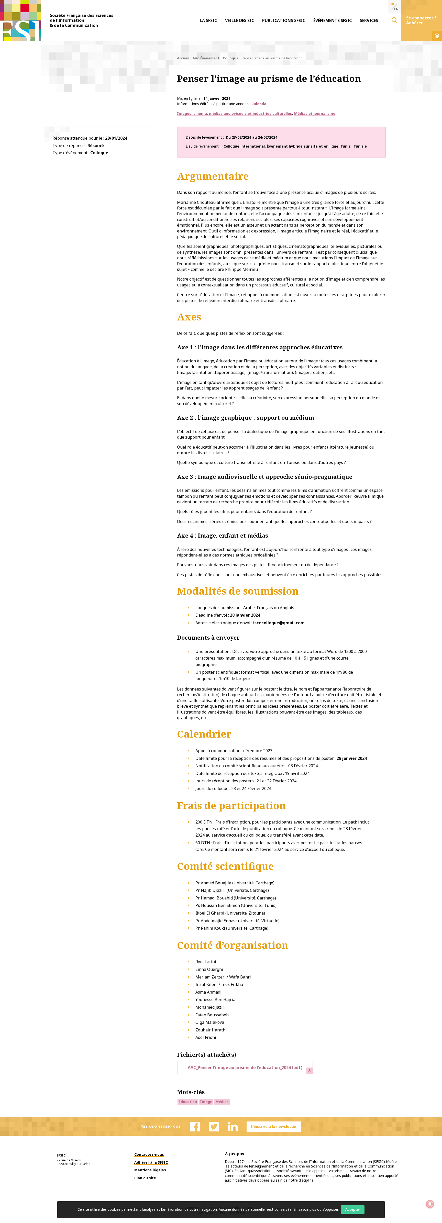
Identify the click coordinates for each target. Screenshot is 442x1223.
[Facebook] (195, 1126)
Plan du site (145, 1177)
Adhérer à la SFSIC (151, 1162)
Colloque (230, 58)
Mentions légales (150, 1170)
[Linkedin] (233, 1126)
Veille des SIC (239, 20)
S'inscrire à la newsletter (274, 1126)
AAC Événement (206, 58)
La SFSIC (208, 20)
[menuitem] (208, 20)
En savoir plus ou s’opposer (315, 1209)
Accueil (183, 58)
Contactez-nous (149, 1154)
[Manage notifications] (430, 1204)
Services (369, 20)
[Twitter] (214, 1126)
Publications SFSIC (283, 20)
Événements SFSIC (332, 20)
